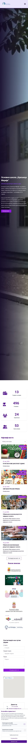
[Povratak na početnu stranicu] (6, 4)
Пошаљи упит (13, 670)
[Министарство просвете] (14, 606)
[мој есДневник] (14, 619)
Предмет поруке (7, 651)
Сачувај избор (14, 738)
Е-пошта (5, 645)
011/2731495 (15, 706)
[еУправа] (14, 627)
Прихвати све (14, 741)
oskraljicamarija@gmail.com (14, 708)
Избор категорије (7, 441)
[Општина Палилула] (14, 570)
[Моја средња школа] (14, 593)
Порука (5, 656)
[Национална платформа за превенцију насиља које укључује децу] (14, 580)
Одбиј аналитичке (14, 735)
